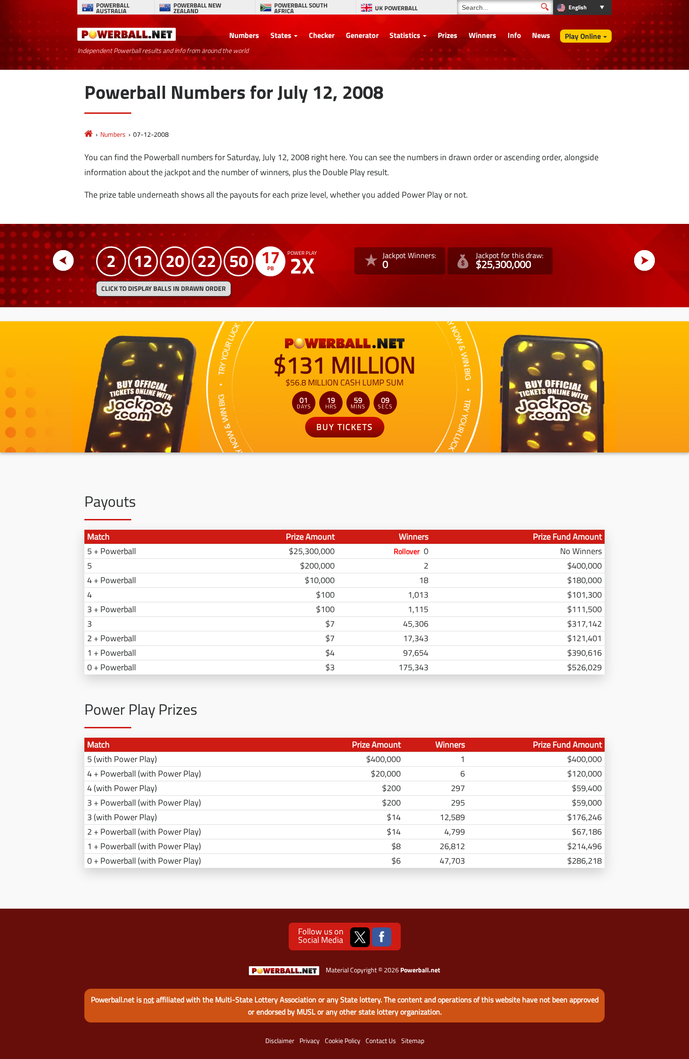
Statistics (404, 35)
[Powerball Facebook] (381, 937)
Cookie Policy (342, 1041)
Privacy (310, 1041)
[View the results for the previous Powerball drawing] (63, 261)
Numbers (244, 35)
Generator (362, 35)
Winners (482, 35)
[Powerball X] (360, 937)
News (541, 35)
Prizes (447, 35)
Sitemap (412, 1041)
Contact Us (381, 1041)
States (281, 35)
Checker (322, 35)
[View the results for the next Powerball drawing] (644, 261)
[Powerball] (88, 134)
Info (514, 35)
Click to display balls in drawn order (163, 288)
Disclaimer (279, 1041)
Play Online (583, 36)
